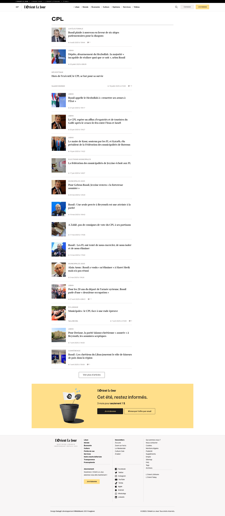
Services (87, 454)
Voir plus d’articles (92, 374)
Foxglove (91, 511)
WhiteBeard (78, 511)
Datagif (59, 511)
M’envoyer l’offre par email (139, 411)
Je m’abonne (110, 411)
